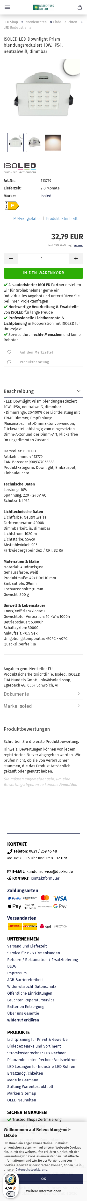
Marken (13, 1093)
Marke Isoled (18, 706)
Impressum (17, 973)
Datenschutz (45, 986)
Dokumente (16, 694)
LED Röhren (65, 1066)
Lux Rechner (55, 1053)
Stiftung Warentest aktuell (30, 1086)
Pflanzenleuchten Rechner (30, 1059)
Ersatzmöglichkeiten (25, 1073)
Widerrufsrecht (20, 986)
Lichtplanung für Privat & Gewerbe (37, 1039)
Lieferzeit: (13, 188)
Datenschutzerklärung (31, 1169)
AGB (10, 979)
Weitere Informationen (43, 1191)
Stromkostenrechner (25, 1053)
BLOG (11, 966)
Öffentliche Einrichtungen (29, 993)
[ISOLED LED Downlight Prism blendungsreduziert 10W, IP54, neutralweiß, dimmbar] (43, 95)
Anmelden (68, 784)
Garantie (31, 1013)
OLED (11, 1100)
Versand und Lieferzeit (27, 946)
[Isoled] (20, 168)
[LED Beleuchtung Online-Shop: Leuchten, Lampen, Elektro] (43, 7)
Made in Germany (22, 1080)
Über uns (15, 1013)
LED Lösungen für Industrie (30, 1066)
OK (43, 1179)
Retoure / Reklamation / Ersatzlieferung (42, 959)
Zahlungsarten (22, 890)
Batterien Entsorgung (25, 1006)
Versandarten (21, 918)
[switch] (10, 1194)
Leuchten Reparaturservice (31, 1000)
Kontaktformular (45, 878)
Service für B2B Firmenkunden (33, 953)
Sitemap (28, 1093)
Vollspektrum (66, 1059)
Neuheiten (27, 1100)
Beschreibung (19, 391)
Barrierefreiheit (29, 979)
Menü (7, 7)
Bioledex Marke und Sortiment (34, 1046)
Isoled (46, 196)
